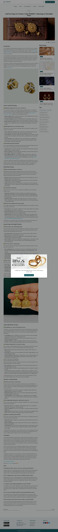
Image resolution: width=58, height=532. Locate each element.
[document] (29, 266)
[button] (57, 0)
